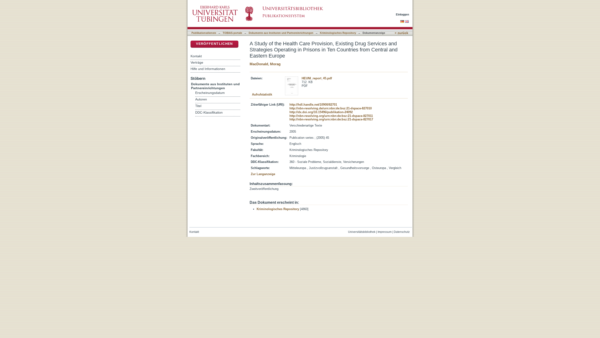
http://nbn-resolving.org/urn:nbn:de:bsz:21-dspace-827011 (331, 116)
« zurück (401, 33)
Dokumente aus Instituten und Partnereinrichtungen (281, 32)
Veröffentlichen (214, 44)
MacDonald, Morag (265, 64)
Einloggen (402, 14)
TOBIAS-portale (232, 32)
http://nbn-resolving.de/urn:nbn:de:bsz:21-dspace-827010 (330, 108)
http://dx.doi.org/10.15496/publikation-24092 (321, 112)
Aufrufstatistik (262, 94)
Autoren (201, 99)
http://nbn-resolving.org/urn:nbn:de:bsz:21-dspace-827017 (331, 119)
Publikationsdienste (203, 32)
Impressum (385, 232)
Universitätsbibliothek (361, 232)
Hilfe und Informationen (208, 69)
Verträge (197, 62)
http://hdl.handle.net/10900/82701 (313, 104)
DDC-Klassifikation (209, 112)
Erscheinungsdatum (210, 93)
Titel (198, 106)
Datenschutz (402, 232)
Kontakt (196, 56)
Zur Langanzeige (263, 174)
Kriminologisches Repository (338, 32)
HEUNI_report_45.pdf (317, 78)
